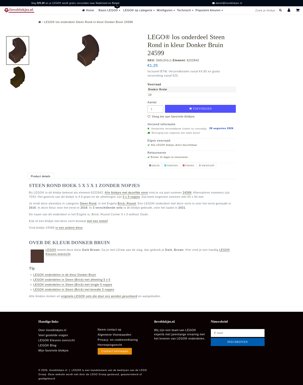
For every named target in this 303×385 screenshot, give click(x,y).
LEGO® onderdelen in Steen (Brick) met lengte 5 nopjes (72, 284)
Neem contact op (109, 329)
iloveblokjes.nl (58, 370)
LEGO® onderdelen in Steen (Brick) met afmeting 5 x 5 (71, 279)
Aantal (152, 102)
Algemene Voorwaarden (114, 334)
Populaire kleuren (208, 10)
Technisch (184, 10)
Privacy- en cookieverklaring (118, 339)
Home (89, 10)
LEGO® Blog (47, 345)
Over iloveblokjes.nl (52, 330)
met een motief (97, 221)
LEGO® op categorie (137, 10)
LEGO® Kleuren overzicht (56, 340)
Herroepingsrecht (110, 344)
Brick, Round (127, 203)
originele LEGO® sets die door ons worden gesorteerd (99, 296)
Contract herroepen (114, 351)
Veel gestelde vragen (53, 335)
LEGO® (51, 249)
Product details (40, 176)
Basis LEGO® (108, 10)
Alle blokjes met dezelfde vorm (126, 192)
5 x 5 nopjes (131, 196)
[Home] (39, 22)
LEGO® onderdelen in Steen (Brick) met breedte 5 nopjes (73, 289)
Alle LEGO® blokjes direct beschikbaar (174, 145)
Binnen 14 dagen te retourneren (169, 157)
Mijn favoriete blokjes (53, 350)
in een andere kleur (69, 227)
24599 (187, 192)
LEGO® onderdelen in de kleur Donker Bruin (64, 274)
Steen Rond (88, 203)
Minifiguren (165, 10)
